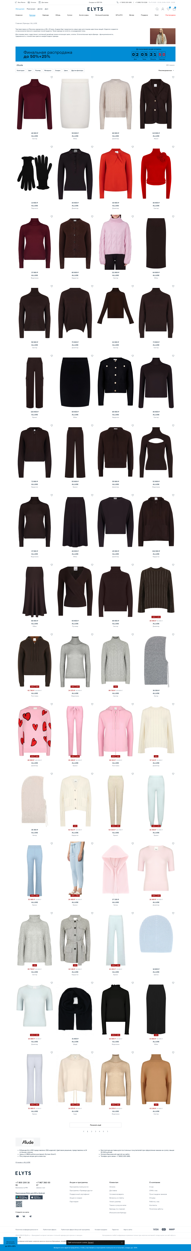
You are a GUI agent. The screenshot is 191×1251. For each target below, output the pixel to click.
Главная (19, 23)
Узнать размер (115, 1202)
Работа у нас (154, 1202)
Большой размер (102, 15)
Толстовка (34, 696)
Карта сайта (128, 1229)
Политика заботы (156, 1209)
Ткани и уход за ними (117, 1205)
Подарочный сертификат (79, 1194)
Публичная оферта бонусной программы (75, 1229)
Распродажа (170, 15)
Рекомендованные (165, 70)
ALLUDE (34, 136)
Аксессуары (84, 15)
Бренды (32, 15)
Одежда (45, 15)
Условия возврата (116, 1194)
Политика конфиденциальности (27, 1229)
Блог (157, 15)
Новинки (19, 15)
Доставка (113, 1190)
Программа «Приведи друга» (81, 1190)
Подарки (144, 15)
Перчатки (34, 208)
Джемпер (115, 138)
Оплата (112, 1187)
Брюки (34, 417)
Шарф (75, 1044)
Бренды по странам (117, 1209)
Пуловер (75, 626)
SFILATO (119, 15)
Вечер (131, 15)
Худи (75, 1114)
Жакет (156, 138)
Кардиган (75, 278)
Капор (156, 696)
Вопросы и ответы (116, 1198)
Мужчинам (31, 9)
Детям (40, 9)
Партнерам (74, 1202)
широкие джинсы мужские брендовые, (47, 1241)
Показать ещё (95, 1125)
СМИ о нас (153, 1190)
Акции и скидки (76, 1198)
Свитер (34, 138)
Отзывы (152, 1198)
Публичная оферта (49, 1229)
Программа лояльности (79, 1187)
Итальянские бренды (117, 1213)
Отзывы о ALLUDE (23, 1162)
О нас (151, 1187)
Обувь (58, 15)
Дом (46, 9)
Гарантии (115, 1229)
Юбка (75, 138)
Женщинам (20, 9)
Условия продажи (101, 1229)
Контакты (153, 1205)
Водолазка (34, 278)
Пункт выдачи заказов (158, 1194)
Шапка (156, 974)
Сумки (69, 15)
